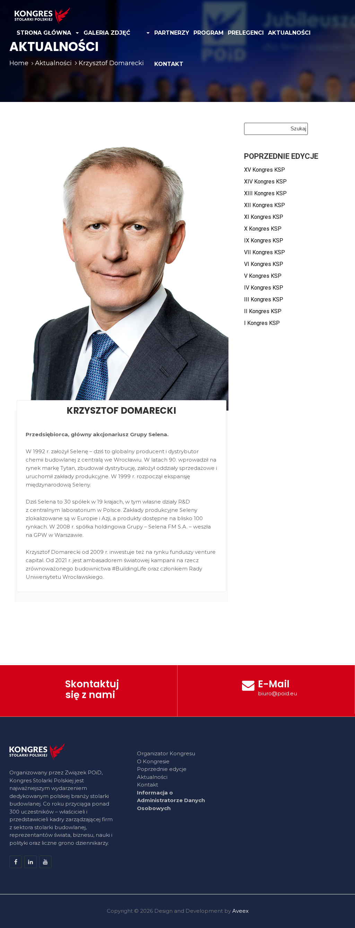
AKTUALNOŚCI (289, 32)
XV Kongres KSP (264, 169)
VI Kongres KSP (263, 264)
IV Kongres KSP (263, 287)
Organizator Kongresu (166, 753)
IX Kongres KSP (263, 240)
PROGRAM (208, 32)
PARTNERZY (171, 32)
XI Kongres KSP (263, 217)
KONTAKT (168, 64)
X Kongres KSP (263, 228)
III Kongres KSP (263, 299)
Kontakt (147, 784)
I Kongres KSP (262, 323)
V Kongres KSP (263, 276)
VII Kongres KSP (264, 252)
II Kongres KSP (263, 311)
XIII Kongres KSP (265, 193)
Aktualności (152, 777)
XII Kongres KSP (264, 205)
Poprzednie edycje (162, 769)
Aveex (240, 911)
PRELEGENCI (246, 32)
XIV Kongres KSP (265, 181)
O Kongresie (153, 761)
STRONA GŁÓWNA (44, 32)
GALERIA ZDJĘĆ (107, 32)
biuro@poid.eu (277, 693)
